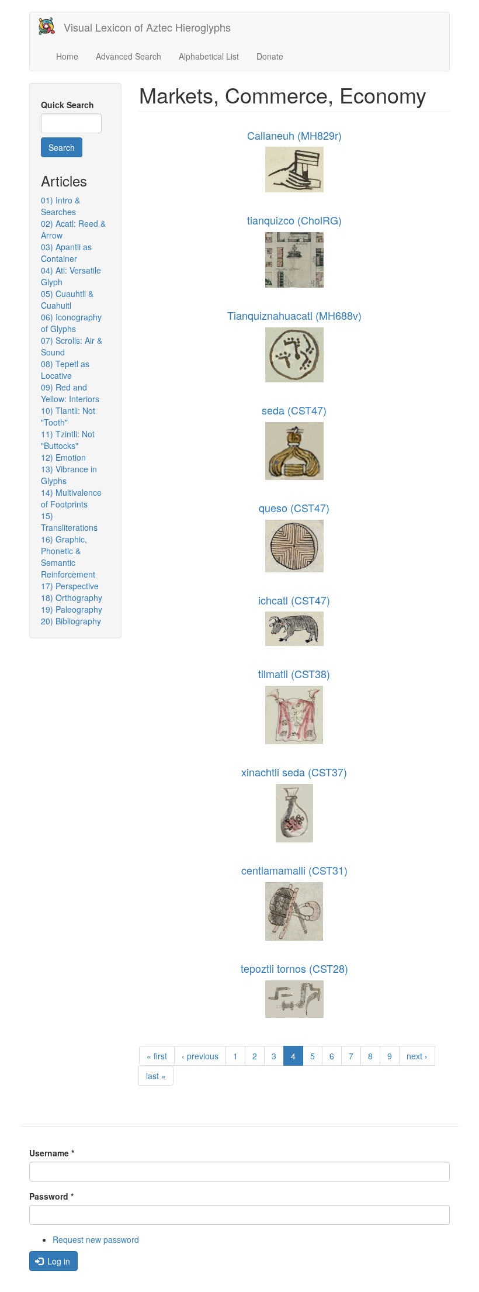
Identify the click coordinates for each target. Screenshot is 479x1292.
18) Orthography (71, 597)
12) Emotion (63, 457)
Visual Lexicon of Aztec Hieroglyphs (147, 26)
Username (51, 1153)
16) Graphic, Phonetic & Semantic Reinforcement (68, 556)
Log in (57, 1261)
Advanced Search (128, 56)
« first (157, 1056)
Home (67, 56)
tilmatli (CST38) (294, 673)
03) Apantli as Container (66, 252)
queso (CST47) (294, 507)
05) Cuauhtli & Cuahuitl (67, 299)
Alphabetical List (209, 56)
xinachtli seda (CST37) (294, 771)
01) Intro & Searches (60, 205)
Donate (269, 56)
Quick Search (67, 104)
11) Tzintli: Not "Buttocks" (68, 439)
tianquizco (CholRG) (294, 219)
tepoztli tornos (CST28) (294, 968)
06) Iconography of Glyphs (71, 322)
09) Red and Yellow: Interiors (70, 393)
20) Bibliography (71, 621)
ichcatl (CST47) (294, 599)
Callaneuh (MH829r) (294, 135)
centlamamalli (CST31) (294, 870)
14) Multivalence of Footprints (71, 498)
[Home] (51, 26)
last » (156, 1076)
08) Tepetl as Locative (65, 369)
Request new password (96, 1239)
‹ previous (200, 1056)
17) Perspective (70, 586)
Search (61, 147)
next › (417, 1056)
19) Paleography (71, 609)
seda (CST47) (294, 409)
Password (51, 1196)
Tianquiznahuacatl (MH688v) (294, 315)
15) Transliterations (69, 521)
